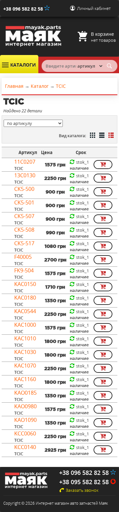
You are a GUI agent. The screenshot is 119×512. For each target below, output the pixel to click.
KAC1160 (25, 379)
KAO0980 (25, 406)
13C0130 (24, 175)
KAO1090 (25, 420)
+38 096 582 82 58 (23, 9)
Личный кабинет (94, 8)
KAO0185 (25, 392)
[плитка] (92, 136)
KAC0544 (25, 311)
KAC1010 (25, 338)
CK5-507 (24, 216)
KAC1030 (25, 352)
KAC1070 (25, 365)
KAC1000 (25, 324)
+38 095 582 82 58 (84, 482)
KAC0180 (25, 297)
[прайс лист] (110, 136)
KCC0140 (25, 447)
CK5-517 (24, 243)
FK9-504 (24, 270)
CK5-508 (24, 229)
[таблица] (101, 136)
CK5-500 (24, 189)
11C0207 (24, 161)
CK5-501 (24, 202)
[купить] (103, 164)
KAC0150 (25, 284)
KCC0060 (25, 433)
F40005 (23, 256)
